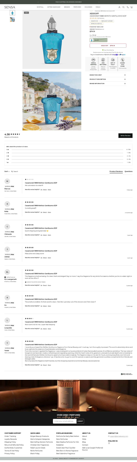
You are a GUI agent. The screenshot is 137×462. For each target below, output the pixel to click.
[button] (108, 18)
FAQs (84, 439)
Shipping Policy (10, 442)
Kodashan (60, 445)
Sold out (108, 45)
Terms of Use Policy (11, 451)
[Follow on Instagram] (109, 443)
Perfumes (77, 7)
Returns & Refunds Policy (14, 445)
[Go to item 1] (12, 12)
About (84, 436)
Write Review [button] (125, 136)
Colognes (88, 7)
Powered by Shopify (76, 458)
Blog (84, 442)
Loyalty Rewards (10, 439)
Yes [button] (41, 189)
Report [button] (45, 189)
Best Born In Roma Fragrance (67, 451)
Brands (67, 7)
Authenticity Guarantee (13, 448)
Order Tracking (10, 436)
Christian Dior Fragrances (39, 445)
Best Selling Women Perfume (41, 442)
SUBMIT (80, 421)
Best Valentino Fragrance (65, 453)
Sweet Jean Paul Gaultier (65, 448)
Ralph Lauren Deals (37, 448)
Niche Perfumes (36, 451)
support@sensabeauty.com (119, 436)
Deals (98, 7)
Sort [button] (6, 171)
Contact (85, 445)
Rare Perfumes (62, 439)
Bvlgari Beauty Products (39, 436)
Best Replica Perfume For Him (67, 442)
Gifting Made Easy (53, 7)
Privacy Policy (9, 453)
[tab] (116, 171)
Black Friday (35, 453)
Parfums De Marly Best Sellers (67, 436)
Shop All (40, 7)
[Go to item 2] (12, 19)
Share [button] (49, 189)
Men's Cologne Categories (40, 439)
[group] (14, 134)
